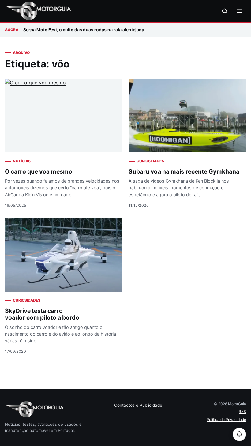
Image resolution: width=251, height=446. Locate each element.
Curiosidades (150, 161)
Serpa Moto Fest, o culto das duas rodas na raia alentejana (83, 29)
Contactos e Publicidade (138, 405)
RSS (242, 411)
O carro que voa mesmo (38, 171)
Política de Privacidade (226, 419)
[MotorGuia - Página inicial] (38, 11)
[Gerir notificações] (239, 434)
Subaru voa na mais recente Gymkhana (184, 171)
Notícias (22, 161)
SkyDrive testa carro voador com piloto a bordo (42, 314)
